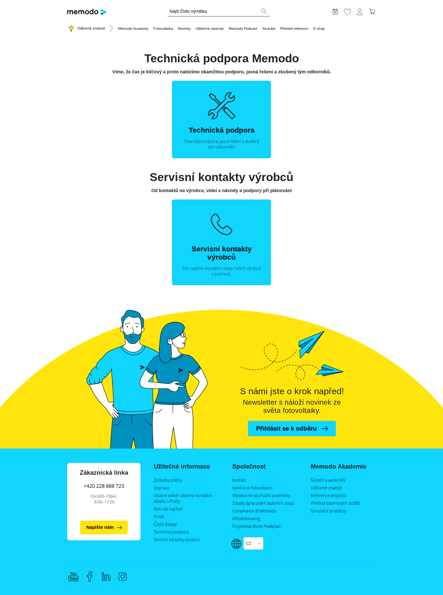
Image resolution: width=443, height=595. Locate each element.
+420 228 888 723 (104, 485)
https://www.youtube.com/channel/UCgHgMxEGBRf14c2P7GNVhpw (73, 576)
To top (426, 581)
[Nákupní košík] (372, 11)
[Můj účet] (360, 11)
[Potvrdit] (264, 11)
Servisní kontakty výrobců (222, 253)
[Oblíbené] (347, 11)
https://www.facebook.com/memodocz (90, 576)
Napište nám (100, 527)
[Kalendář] (335, 11)
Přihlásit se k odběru (286, 428)
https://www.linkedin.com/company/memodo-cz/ (106, 576)
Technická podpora (222, 130)
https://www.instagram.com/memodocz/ (122, 576)
